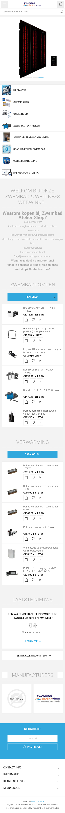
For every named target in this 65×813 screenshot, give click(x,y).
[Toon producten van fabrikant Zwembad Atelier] (48, 677)
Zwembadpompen (32, 263)
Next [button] (60, 653)
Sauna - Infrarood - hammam (31, 115)
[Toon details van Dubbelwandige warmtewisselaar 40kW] (12, 470)
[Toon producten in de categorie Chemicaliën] (7, 80)
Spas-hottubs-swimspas (29, 127)
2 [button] (29, 55)
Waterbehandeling (25, 139)
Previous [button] (5, 653)
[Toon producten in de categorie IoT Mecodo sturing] (7, 151)
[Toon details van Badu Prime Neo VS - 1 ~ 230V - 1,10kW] (12, 292)
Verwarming (32, 420)
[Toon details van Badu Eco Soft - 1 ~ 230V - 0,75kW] (12, 375)
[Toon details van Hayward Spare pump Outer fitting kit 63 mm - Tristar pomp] (12, 334)
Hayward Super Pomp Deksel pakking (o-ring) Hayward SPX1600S (38, 310)
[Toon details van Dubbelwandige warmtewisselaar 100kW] (12, 450)
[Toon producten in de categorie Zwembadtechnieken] (7, 104)
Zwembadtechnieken (26, 104)
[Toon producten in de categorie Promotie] (7, 69)
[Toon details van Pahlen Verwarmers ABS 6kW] (12, 512)
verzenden (54, 786)
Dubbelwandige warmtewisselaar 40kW (40, 466)
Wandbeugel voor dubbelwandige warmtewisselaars (40, 527)
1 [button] (24, 55)
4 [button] (41, 55)
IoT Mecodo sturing (26, 151)
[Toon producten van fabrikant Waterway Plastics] (17, 677)
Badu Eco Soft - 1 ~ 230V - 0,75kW (41, 368)
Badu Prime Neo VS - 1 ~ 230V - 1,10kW (39, 288)
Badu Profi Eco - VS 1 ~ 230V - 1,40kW (39, 349)
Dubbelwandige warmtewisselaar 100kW (40, 445)
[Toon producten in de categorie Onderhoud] (7, 92)
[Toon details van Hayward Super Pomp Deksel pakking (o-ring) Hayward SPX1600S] (12, 313)
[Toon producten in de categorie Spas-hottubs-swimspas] (7, 127)
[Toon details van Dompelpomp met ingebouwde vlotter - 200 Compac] (12, 395)
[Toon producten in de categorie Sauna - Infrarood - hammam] (7, 116)
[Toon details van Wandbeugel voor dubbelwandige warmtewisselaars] (12, 532)
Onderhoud (20, 92)
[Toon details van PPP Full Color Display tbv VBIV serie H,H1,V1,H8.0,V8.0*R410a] (12, 553)
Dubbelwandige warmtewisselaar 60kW (40, 486)
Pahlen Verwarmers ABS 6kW (38, 505)
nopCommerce (37, 780)
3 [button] (35, 55)
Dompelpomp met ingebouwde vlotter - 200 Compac (39, 390)
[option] (32, 38)
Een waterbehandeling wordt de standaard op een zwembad (32, 594)
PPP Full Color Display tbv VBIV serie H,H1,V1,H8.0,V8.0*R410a (42, 548)
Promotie (19, 68)
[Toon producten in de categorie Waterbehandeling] (7, 139)
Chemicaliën (21, 80)
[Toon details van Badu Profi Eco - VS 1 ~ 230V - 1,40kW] (12, 354)
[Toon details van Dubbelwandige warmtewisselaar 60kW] (12, 491)
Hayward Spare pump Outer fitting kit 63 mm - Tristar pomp (42, 329)
